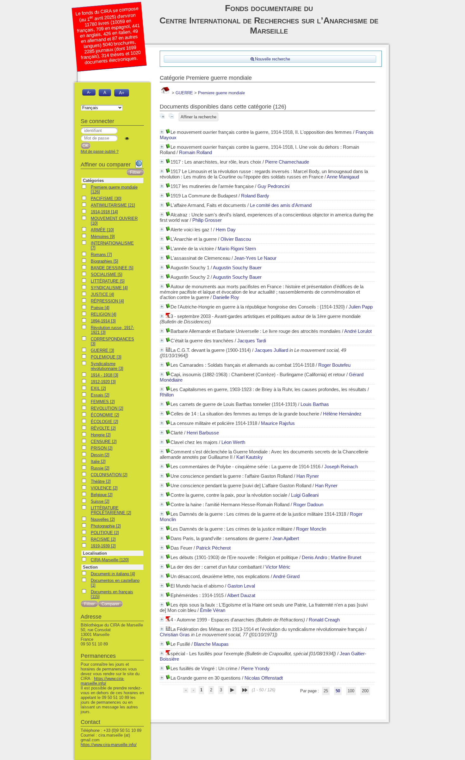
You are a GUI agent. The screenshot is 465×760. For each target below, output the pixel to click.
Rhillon (167, 394)
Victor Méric (277, 567)
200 (365, 690)
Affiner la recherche (198, 117)
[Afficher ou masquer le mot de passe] (127, 138)
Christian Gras (175, 634)
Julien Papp (361, 306)
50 (338, 690)
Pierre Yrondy (255, 668)
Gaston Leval (241, 586)
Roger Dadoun (308, 504)
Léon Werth (233, 442)
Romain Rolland (195, 152)
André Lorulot (358, 331)
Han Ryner (307, 476)
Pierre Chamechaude (287, 162)
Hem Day (226, 229)
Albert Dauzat (241, 595)
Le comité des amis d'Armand (281, 205)
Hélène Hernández (342, 413)
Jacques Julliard (271, 350)
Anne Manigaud (343, 176)
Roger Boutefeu (334, 365)
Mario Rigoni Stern (237, 248)
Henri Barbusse (203, 432)
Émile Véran (212, 610)
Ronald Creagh (324, 619)
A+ (121, 92)
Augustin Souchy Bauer (237, 267)
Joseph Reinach (341, 466)
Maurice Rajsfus (278, 423)
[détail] (162, 132)
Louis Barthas (315, 404)
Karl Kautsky (249, 457)
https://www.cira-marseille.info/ (102, 681)
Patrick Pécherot (213, 548)
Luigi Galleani (305, 495)
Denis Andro (314, 557)
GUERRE (184, 92)
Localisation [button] (95, 553)
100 (351, 690)
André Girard (286, 576)
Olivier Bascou (235, 239)
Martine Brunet (346, 557)
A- (89, 92)
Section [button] (90, 567)
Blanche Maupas (211, 644)
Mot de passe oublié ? (100, 151)
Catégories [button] (93, 180)
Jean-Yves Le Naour (255, 258)
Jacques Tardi (251, 340)
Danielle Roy (226, 297)
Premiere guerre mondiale (221, 92)
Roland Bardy (255, 195)
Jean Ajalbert (285, 538)
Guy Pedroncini (273, 186)
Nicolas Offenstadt (264, 678)
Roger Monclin (311, 529)
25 (326, 690)
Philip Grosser (207, 220)
